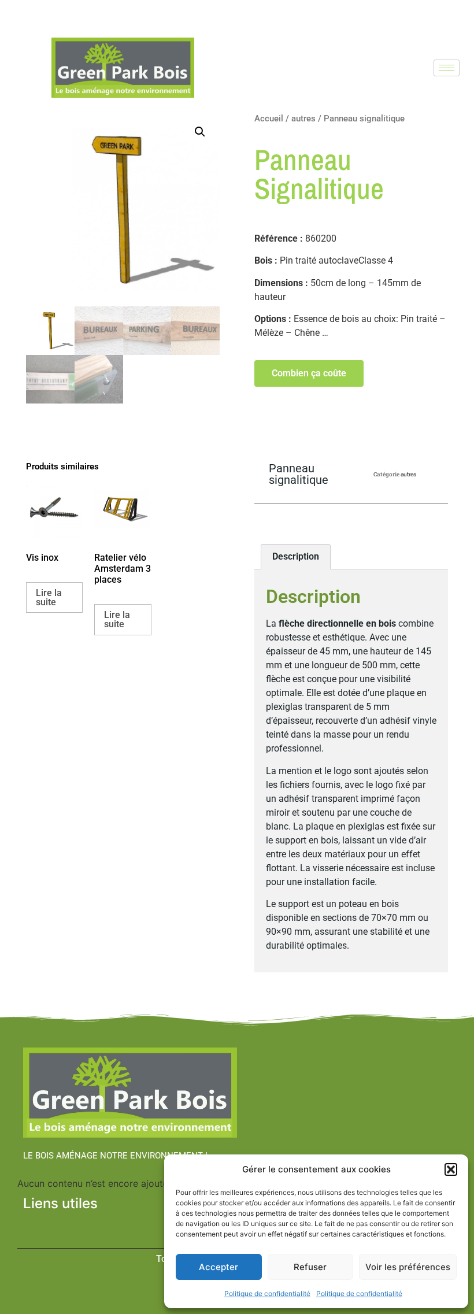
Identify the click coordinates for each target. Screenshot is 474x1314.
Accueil (268, 118)
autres (303, 118)
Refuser (310, 1266)
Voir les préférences (407, 1266)
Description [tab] (295, 556)
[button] (451, 1169)
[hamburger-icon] (447, 68)
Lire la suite (49, 597)
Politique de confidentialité (267, 1293)
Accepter (218, 1266)
